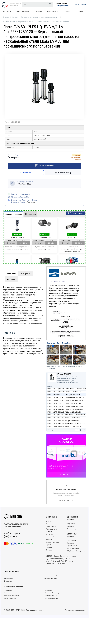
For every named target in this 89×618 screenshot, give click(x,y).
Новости (67, 11)
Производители (51, 529)
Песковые (70, 543)
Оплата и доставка (23, 11)
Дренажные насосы (72, 518)
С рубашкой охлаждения (53, 593)
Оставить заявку (64, 173)
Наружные (70, 526)
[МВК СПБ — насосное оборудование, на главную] (4, 4)
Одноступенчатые (50, 578)
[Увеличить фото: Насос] (44, 86)
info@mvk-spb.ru (62, 6)
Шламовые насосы (72, 535)
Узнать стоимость (47, 166)
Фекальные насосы (13, 586)
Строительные (72, 546)
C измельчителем (10, 593)
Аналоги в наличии (14, 214)
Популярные (30, 214)
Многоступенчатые (10, 576)
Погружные (71, 523)
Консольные (8, 578)
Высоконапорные (73, 529)
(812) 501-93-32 (62, 3)
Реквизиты (49, 532)
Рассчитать (31, 202)
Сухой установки (10, 598)
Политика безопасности (54, 537)
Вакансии (49, 539)
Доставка (11, 279)
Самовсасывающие (51, 598)
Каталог (48, 521)
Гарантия (38, 11)
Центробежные (11, 571)
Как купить (25, 274)
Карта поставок (51, 524)
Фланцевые (8, 581)
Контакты (49, 550)
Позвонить (27, 173)
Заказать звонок (80, 4)
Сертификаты (51, 526)
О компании (51, 517)
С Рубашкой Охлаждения (76, 551)
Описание (11, 274)
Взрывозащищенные (11, 595)
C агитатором (71, 540)
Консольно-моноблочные (53, 576)
